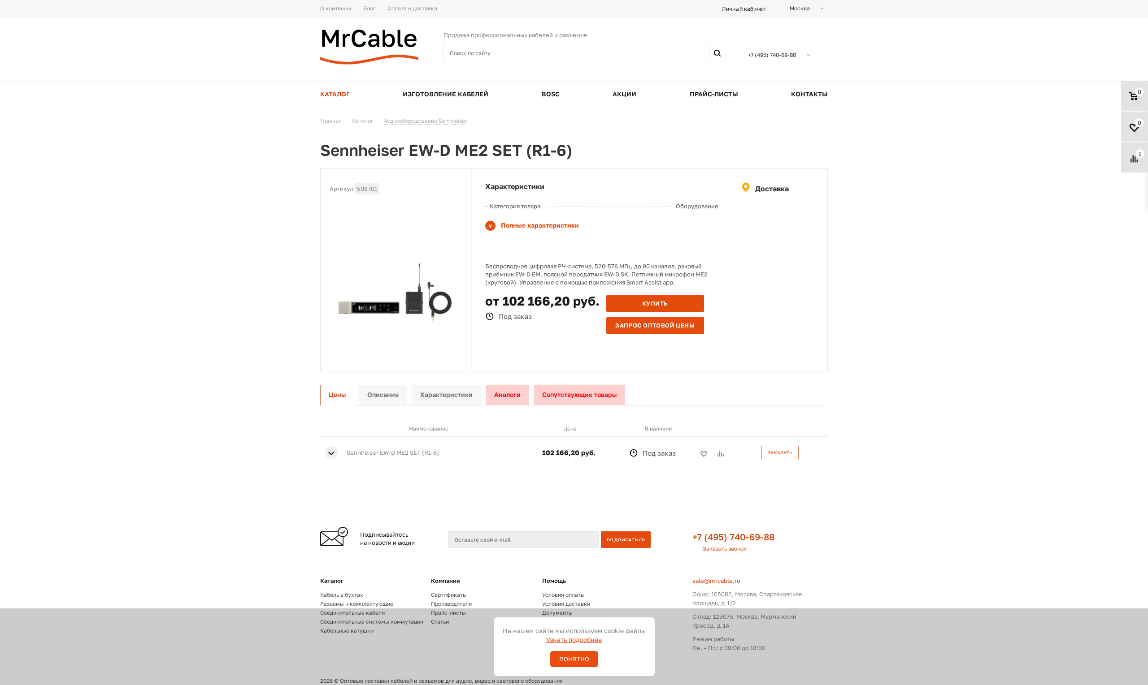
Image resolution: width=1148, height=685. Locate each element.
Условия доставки (566, 603)
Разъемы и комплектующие (356, 603)
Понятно (574, 659)
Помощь (554, 580)
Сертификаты (449, 594)
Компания (445, 580)
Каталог (332, 580)
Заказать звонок (725, 548)
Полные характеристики (540, 225)
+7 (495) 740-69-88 (733, 536)
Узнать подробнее (574, 639)
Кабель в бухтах (341, 594)
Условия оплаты (563, 594)
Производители (451, 603)
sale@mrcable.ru (716, 580)
